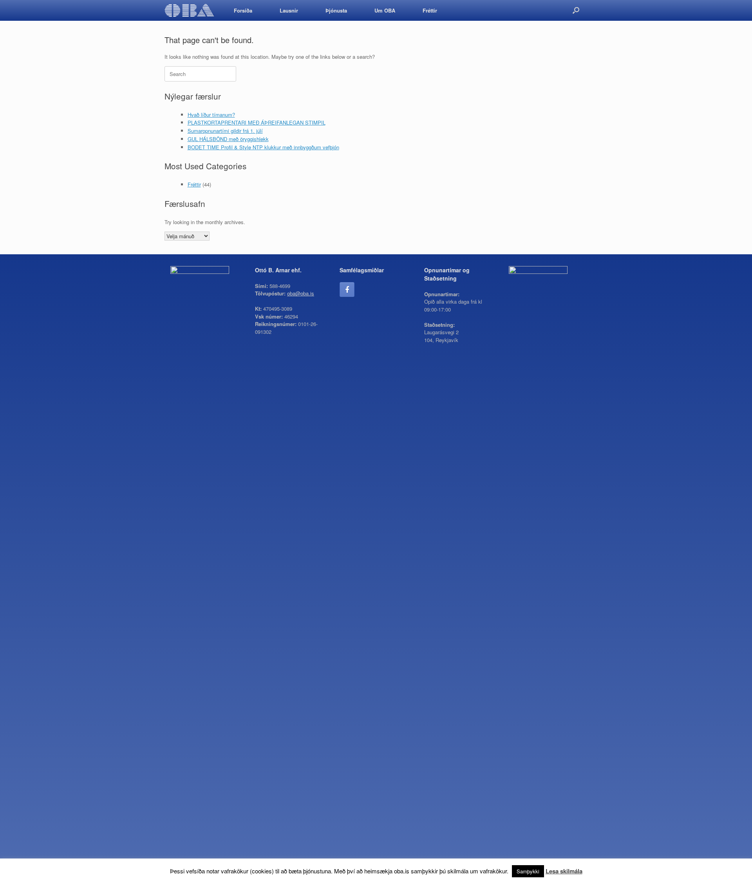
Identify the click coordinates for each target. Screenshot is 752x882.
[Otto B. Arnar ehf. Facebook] (347, 289)
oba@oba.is (300, 293)
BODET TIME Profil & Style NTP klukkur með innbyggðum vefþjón (263, 147)
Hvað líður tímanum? (211, 114)
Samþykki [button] (528, 871)
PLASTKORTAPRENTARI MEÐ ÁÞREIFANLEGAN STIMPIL (256, 122)
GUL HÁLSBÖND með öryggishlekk (228, 139)
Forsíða (243, 10)
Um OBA (384, 10)
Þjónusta (336, 10)
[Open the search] (576, 10)
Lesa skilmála (564, 871)
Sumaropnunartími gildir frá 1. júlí (225, 130)
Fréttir (430, 10)
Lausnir (289, 10)
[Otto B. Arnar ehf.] (189, 10)
